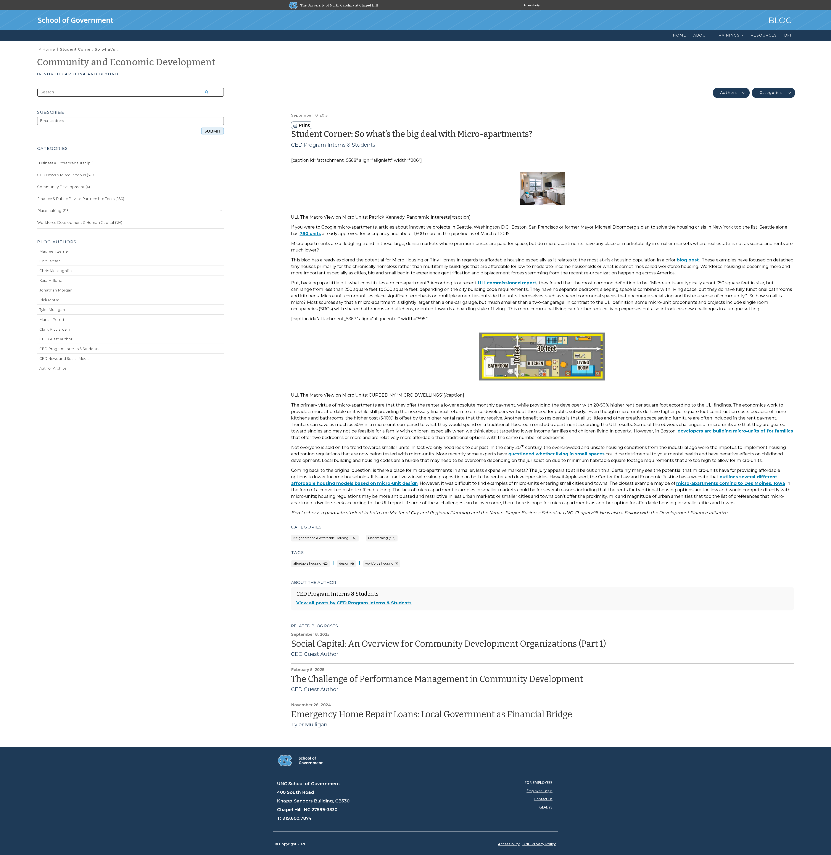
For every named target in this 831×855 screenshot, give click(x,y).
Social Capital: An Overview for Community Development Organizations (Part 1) (448, 644)
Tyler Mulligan (309, 724)
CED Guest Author (314, 654)
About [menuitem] (701, 35)
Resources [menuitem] (764, 35)
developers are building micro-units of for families (735, 431)
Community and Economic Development (126, 62)
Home (48, 49)
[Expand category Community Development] (220, 187)
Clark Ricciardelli (54, 329)
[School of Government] (300, 760)
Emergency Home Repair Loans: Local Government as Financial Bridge (431, 714)
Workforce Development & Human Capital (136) (79, 223)
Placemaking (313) (381, 538)
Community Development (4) (63, 187)
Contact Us (543, 799)
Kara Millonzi (51, 281)
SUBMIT (213, 131)
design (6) (346, 563)
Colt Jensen (50, 261)
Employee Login (539, 790)
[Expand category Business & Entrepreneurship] (220, 163)
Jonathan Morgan (56, 290)
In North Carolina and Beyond (77, 74)
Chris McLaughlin (55, 271)
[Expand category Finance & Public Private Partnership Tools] (220, 199)
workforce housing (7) (381, 563)
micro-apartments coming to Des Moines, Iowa (730, 483)
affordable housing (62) (310, 563)
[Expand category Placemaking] (220, 211)
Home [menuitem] (679, 35)
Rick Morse (49, 300)
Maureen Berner (54, 251)
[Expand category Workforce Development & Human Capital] (220, 223)
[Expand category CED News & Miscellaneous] (220, 175)
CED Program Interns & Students (333, 145)
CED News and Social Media (64, 359)
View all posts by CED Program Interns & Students (354, 602)
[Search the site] (205, 92)
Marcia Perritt (51, 320)
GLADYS (545, 807)
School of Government (75, 20)
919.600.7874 (297, 818)
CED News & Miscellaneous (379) (66, 175)
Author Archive (52, 368)
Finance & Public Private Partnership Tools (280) (80, 199)
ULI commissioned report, (508, 282)
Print (303, 125)
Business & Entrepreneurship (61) (67, 163)
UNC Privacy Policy (539, 844)
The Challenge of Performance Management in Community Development (437, 679)
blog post (688, 260)
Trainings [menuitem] (728, 35)
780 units (310, 233)
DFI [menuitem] (787, 35)
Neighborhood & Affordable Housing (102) (324, 538)
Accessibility (532, 5)
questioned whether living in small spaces (556, 453)
